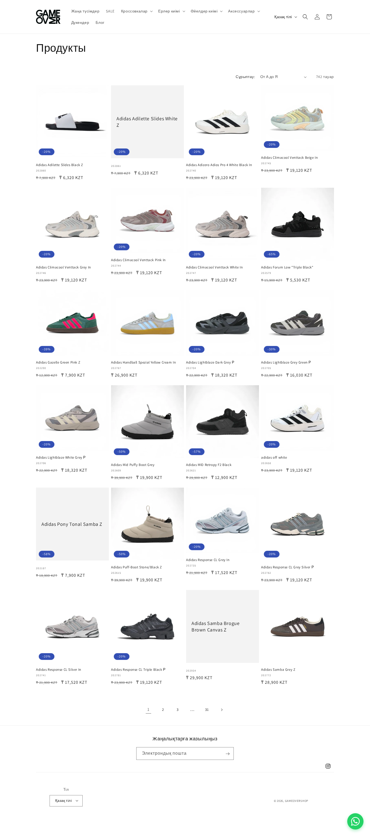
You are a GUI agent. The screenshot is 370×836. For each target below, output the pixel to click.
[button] (136, 11)
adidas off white (274, 457)
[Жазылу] (227, 753)
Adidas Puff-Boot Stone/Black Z (136, 567)
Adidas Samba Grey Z (278, 669)
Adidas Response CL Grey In (208, 560)
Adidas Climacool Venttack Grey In (63, 267)
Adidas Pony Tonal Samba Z (71, 524)
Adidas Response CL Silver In (58, 669)
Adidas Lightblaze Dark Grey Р (210, 362)
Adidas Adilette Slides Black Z (59, 165)
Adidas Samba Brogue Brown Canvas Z (215, 626)
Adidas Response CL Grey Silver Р (287, 567)
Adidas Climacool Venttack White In (214, 267)
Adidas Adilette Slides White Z (147, 121)
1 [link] (148, 709)
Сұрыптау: (245, 76)
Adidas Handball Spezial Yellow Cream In (143, 362)
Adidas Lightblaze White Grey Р (61, 457)
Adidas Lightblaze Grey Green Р (286, 362)
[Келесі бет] (222, 710)
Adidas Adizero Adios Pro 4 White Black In (219, 165)
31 (207, 709)
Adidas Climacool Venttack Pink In (138, 260)
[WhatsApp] (355, 821)
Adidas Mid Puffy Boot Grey (133, 465)
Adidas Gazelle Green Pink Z (58, 362)
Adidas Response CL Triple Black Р (138, 669)
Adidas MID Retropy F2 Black (208, 465)
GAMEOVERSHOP (296, 800)
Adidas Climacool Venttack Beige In (289, 157)
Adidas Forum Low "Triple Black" (287, 267)
